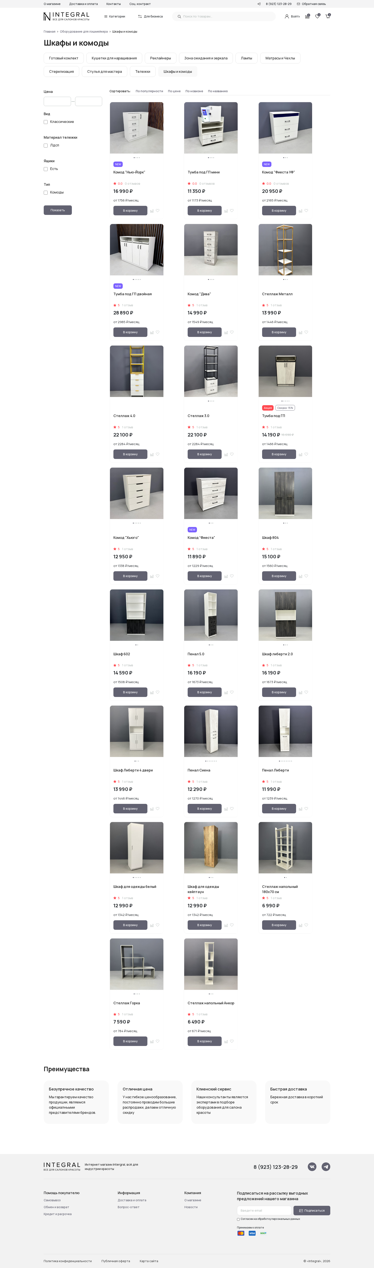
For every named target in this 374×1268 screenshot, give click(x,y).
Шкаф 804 (270, 537)
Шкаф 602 (121, 654)
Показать (58, 210)
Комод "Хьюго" (126, 537)
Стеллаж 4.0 (124, 415)
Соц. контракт (140, 4)
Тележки (142, 71)
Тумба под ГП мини (204, 172)
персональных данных (285, 1219)
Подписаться (315, 1210)
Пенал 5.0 (196, 654)
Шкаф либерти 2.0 (277, 654)
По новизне (194, 91)
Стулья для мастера (104, 71)
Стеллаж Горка (126, 1003)
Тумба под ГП (273, 415)
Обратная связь (314, 4)
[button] (134, 157)
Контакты (113, 4)
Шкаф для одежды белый (134, 886)
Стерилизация (61, 71)
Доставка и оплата (83, 4)
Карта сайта (149, 1261)
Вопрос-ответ (129, 1207)
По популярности (149, 91)
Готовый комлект (63, 58)
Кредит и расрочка (58, 1214)
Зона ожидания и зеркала (205, 58)
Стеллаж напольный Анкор (211, 1003)
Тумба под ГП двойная (132, 294)
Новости (191, 1207)
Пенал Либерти (275, 770)
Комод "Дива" (199, 294)
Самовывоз (52, 1200)
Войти (295, 16)
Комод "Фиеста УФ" (278, 172)
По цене (174, 91)
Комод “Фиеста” (201, 537)
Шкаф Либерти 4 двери (133, 770)
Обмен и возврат (56, 1207)
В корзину (130, 210)
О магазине (52, 4)
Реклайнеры (160, 58)
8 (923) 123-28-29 (279, 4)
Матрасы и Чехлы (280, 58)
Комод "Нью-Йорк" (129, 172)
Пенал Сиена (199, 770)
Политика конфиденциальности (68, 1261)
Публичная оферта (116, 1261)
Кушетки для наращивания (114, 58)
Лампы (246, 58)
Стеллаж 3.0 (198, 415)
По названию (218, 91)
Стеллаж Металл (277, 294)
